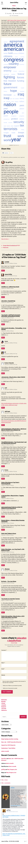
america (13, 45)
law (14, 98)
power (6, 116)
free (5, 81)
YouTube (3, 708)
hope (13, 90)
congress (14, 59)
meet (12, 101)
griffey (10, 13)
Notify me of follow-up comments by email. (12, 685)
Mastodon (4, 699)
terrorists (10, 129)
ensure (15, 71)
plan (23, 113)
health (22, 88)
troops (21, 132)
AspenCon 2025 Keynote (8, 745)
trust (7, 135)
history (5, 91)
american (14, 49)
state (12, 126)
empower (10, 67)
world (7, 140)
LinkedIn (3, 705)
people (11, 111)
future (7, 84)
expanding (21, 71)
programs (13, 116)
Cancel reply (14, 643)
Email (3, 669)
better (6, 53)
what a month (5, 751)
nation (10, 104)
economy (21, 64)
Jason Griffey (14, 2)
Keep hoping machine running (9, 739)
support (16, 126)
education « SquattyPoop (16, 639)
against (5, 42)
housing (22, 91)
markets (8, 101)
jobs (11, 98)
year (16, 139)
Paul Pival (4, 758)
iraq (21, 94)
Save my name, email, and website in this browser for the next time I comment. (14, 682)
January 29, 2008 (19, 13)
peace (22, 109)
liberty (22, 98)
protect (14, 119)
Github (3, 703)
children (21, 53)
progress (22, 116)
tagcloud (22, 157)
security (18, 122)
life (4, 101)
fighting (9, 77)
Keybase (3, 706)
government (10, 87)
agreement (17, 41)
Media (14, 5)
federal (21, 74)
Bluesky (3, 701)
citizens (8, 56)
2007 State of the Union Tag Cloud (16, 20)
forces (20, 77)
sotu (19, 157)
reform (21, 119)
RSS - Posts (4, 780)
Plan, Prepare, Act (12, 769)
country (14, 63)
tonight (6, 133)
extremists (6, 74)
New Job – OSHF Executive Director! (11, 742)
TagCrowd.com (16, 145)
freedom (12, 81)
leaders (17, 98)
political (11, 157)
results (5, 122)
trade (13, 133)
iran (15, 95)
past (6, 108)
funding (20, 81)
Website (3, 675)
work (21, 136)
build (10, 53)
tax (22, 125)
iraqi (6, 98)
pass (22, 105)
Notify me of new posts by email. (10, 688)
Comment (4, 650)
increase (8, 95)
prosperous (7, 119)
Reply (3, 270)
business (15, 53)
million (21, 101)
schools (10, 122)
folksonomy (5, 157)
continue (6, 64)
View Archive (5, 239)
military (16, 101)
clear (16, 56)
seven (8, 126)
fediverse (4, 710)
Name (3, 662)
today (22, 129)
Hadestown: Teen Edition (8, 748)
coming (22, 56)
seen (5, 126)
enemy (7, 70)
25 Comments (15, 15)
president (15, 157)
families (13, 74)
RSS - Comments (5, 783)
